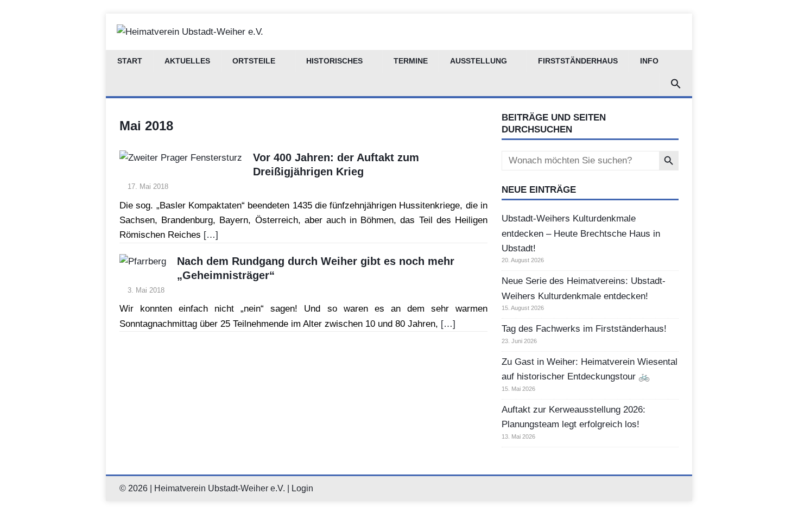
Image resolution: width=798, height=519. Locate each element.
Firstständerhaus (578, 61)
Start (129, 61)
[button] (675, 84)
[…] (211, 235)
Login (302, 488)
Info (649, 61)
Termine (411, 61)
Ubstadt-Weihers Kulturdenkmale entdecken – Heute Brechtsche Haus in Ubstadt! (581, 233)
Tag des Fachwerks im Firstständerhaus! (584, 329)
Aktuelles (187, 61)
